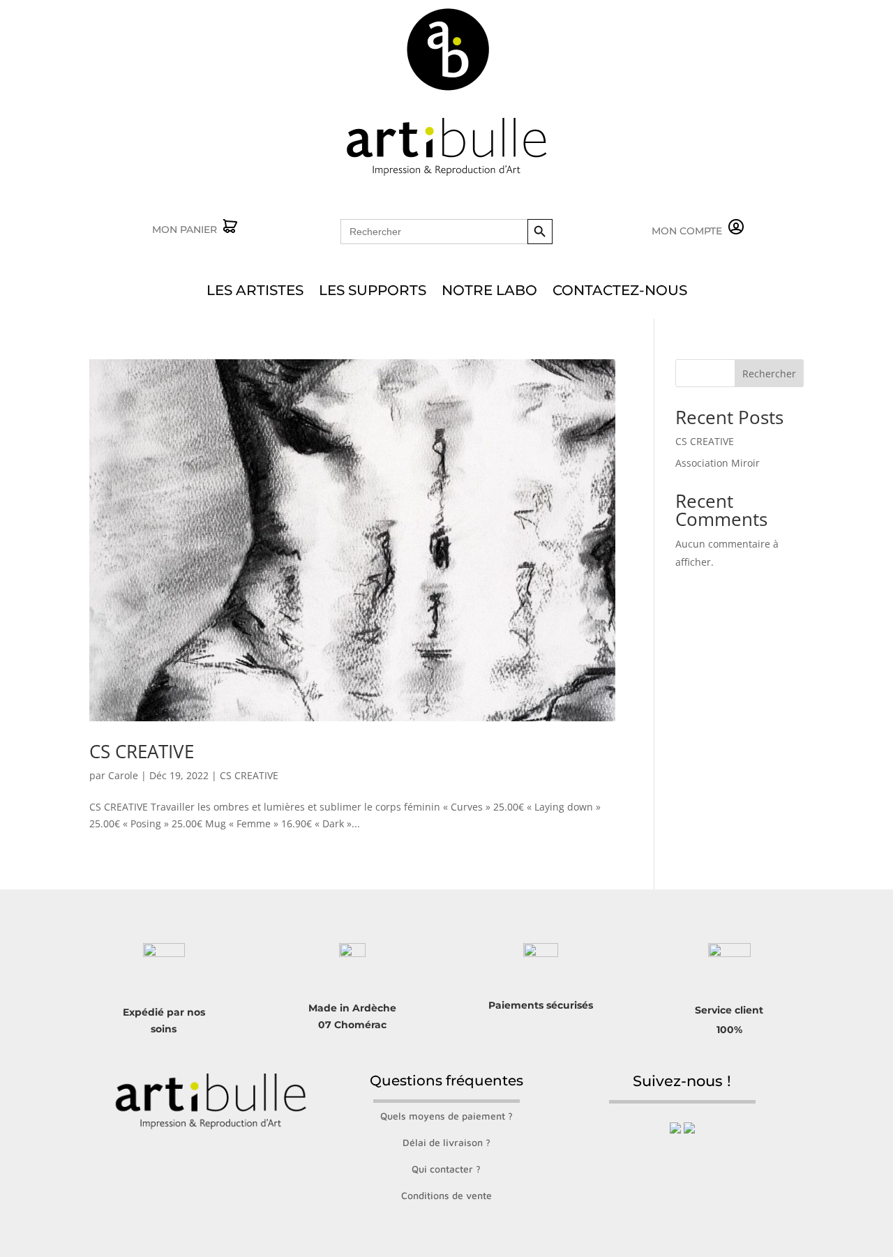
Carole (123, 775)
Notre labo (489, 292)
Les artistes (255, 292)
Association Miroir (717, 462)
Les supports (372, 292)
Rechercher (769, 373)
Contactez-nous (620, 292)
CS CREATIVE (141, 751)
